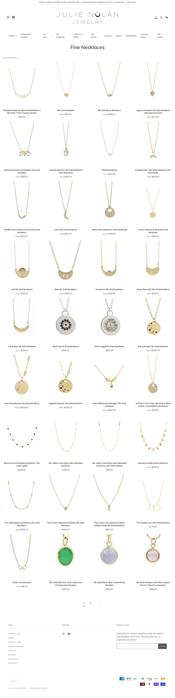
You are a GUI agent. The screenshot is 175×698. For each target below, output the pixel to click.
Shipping (12, 651)
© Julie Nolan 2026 (17, 688)
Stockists (12, 663)
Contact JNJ (14, 634)
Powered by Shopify (39, 688)
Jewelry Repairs (16, 646)
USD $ (13, 681)
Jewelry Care (14, 642)
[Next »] (100, 603)
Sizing (11, 638)
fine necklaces (9, 58)
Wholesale (13, 659)
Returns (12, 655)
